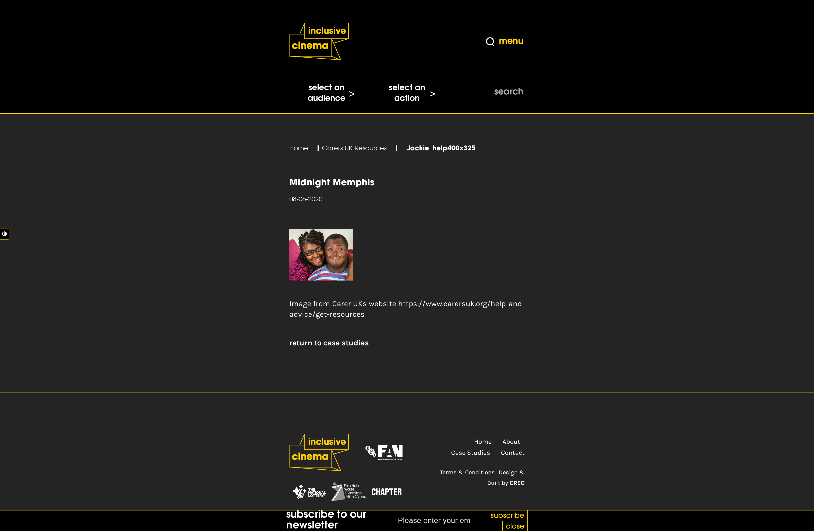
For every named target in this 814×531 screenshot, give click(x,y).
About (511, 441)
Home (298, 148)
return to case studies (329, 342)
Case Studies (470, 452)
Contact (513, 452)
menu (511, 41)
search (508, 92)
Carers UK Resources (354, 148)
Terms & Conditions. (468, 472)
